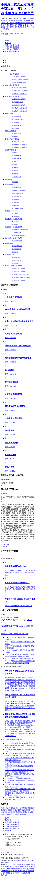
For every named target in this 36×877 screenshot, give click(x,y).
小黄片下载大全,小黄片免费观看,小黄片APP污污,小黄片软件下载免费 (17, 8)
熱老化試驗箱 (16, 128)
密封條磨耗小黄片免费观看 (19, 144)
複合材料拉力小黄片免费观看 (20, 274)
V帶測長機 (8, 179)
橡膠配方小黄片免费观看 (13, 219)
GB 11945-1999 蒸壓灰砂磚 (17, 778)
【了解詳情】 (5, 544)
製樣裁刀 (14, 165)
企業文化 (4, 546)
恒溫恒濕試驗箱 (16, 116)
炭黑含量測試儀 (16, 187)
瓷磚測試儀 (15, 252)
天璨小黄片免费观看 (8, 808)
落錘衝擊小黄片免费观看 (19, 105)
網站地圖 (4, 875)
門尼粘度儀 (15, 224)
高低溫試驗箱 (16, 122)
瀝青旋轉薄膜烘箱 (17, 246)
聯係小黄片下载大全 (12, 51)
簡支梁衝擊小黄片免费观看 (16, 23)
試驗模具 (14, 152)
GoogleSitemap (16, 860)
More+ (29, 620)
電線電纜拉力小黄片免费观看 (20, 229)
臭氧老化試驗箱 (16, 125)
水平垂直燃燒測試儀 (17, 208)
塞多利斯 (19, 808)
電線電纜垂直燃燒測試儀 (19, 190)
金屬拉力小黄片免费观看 (19, 280)
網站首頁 (8, 41)
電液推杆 (29, 810)
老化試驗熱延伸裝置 (17, 119)
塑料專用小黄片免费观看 (13, 238)
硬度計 (7, 211)
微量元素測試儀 (20, 814)
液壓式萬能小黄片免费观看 (19, 94)
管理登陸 (8, 831)
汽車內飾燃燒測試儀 (17, 193)
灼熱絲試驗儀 (16, 199)
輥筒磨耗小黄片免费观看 (19, 141)
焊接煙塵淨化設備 (19, 810)
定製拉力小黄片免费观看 (13, 266)
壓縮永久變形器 (16, 260)
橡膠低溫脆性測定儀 (17, 102)
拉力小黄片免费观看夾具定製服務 (21, 277)
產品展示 (8, 43)
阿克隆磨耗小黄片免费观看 (19, 147)
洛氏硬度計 (15, 213)
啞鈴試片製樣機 (16, 155)
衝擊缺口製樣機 (16, 158)
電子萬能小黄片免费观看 (15, 27)
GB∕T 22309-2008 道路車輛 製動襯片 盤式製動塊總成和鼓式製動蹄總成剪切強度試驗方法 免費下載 (20, 745)
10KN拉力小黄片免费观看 (19, 82)
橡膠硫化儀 (15, 221)
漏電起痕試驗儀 (16, 196)
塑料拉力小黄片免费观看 (19, 268)
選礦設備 (26, 812)
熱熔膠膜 (19, 812)
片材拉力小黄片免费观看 (19, 271)
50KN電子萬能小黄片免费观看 (20, 91)
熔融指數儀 (15, 136)
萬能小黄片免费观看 (8, 21)
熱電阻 (24, 808)
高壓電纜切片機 (16, 232)
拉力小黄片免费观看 (27, 18)
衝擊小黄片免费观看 (23, 21)
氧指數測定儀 (16, 205)
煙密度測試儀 (16, 202)
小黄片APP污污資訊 (12, 49)
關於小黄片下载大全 (12, 45)
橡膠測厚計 (15, 263)
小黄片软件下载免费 (12, 47)
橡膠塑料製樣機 (10, 150)
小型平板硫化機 (16, 177)
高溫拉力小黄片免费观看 (19, 76)
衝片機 (14, 161)
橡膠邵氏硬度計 (16, 216)
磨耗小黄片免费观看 (12, 139)
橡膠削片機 (15, 171)
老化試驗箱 (9, 113)
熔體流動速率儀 (10, 131)
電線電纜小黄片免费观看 (13, 227)
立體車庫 (9, 810)
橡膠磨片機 (15, 168)
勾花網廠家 (12, 812)
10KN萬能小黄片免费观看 (19, 88)
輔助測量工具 (9, 254)
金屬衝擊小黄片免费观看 (19, 99)
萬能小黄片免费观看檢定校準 (22, 658)
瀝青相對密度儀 (16, 249)
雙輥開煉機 (15, 174)
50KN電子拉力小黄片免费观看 (20, 79)
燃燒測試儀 (9, 184)
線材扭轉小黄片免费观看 (19, 235)
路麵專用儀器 (9, 243)
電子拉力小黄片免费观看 (21, 873)
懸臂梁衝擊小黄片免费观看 (14, 25)
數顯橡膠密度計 (16, 257)
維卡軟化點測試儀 (17, 241)
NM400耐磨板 (9, 814)
